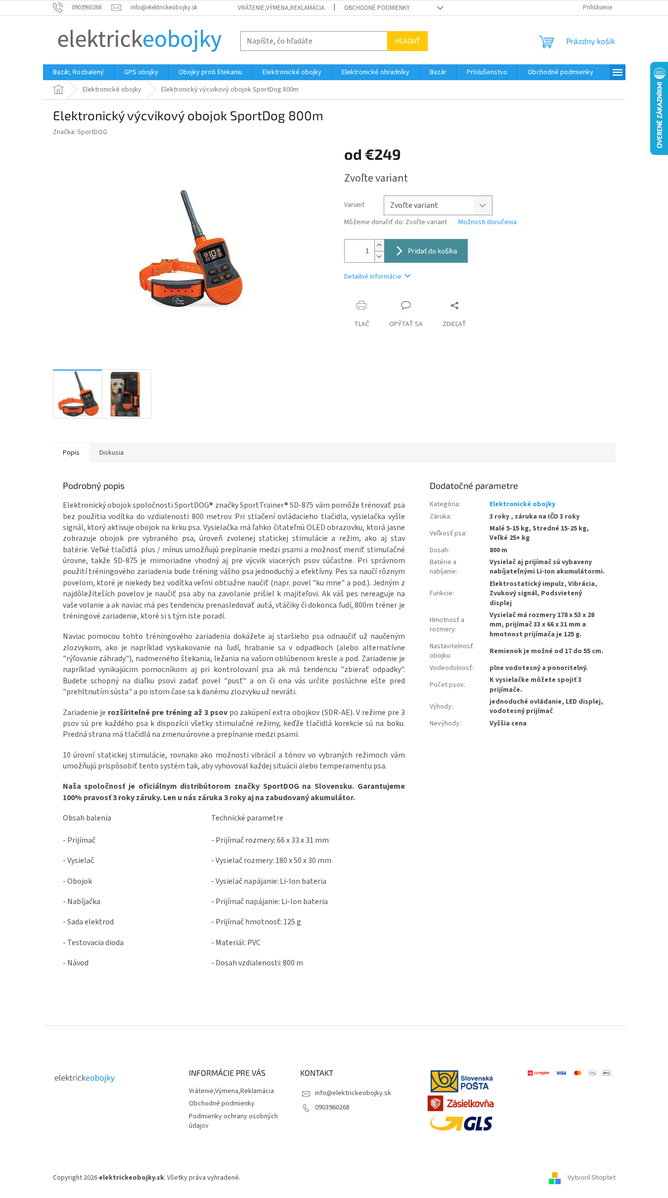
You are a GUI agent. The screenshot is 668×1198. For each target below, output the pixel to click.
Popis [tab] (71, 453)
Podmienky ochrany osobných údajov (233, 1121)
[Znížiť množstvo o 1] (379, 256)
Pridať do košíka (432, 250)
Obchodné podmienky (377, 7)
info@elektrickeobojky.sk (353, 1093)
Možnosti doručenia (487, 222)
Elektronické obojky (522, 504)
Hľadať (407, 41)
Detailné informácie (372, 277)
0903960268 (332, 1107)
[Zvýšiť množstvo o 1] (379, 245)
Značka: (80, 132)
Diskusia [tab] (111, 453)
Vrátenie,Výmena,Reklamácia (281, 7)
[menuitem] (78, 72)
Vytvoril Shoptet (592, 1178)
